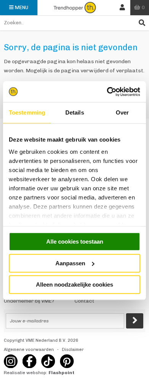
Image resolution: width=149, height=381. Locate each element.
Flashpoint (61, 372)
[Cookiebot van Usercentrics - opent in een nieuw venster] (107, 92)
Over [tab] (122, 112)
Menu (21, 7)
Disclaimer (73, 349)
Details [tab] (74, 112)
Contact (84, 301)
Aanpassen (70, 263)
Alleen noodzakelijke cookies (74, 284)
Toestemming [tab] (27, 112)
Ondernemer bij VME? (29, 301)
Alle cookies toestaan (74, 241)
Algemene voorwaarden (29, 349)
